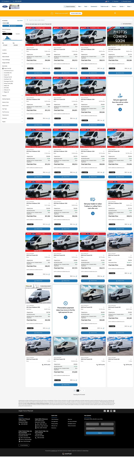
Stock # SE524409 (112, 201)
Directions (53, 428)
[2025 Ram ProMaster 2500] (93, 36)
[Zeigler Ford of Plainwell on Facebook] (104, 411)
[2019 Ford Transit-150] (66, 346)
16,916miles (74, 257)
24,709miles (102, 101)
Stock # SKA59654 (57, 47)
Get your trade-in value (76, 13)
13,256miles (47, 257)
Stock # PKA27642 (112, 305)
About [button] (128, 6)
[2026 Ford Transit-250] (120, 242)
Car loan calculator (72, 421)
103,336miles (74, 361)
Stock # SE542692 (84, 149)
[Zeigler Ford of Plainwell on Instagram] (113, 411)
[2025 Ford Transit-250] (38, 36)
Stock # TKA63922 (30, 357)
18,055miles (129, 205)
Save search (13, 25)
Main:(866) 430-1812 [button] (42, 424)
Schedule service (72, 423)
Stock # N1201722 (112, 47)
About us (70, 419)
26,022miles (102, 51)
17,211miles (47, 205)
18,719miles (102, 257)
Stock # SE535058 (30, 201)
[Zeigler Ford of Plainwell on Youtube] (110, 411)
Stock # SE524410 (30, 149)
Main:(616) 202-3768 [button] (25, 437)
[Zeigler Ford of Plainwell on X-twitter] (107, 411)
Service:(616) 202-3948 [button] (26, 439)
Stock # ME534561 (30, 305)
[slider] (2, 40)
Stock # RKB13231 (84, 253)
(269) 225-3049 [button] (40, 437)
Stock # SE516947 (84, 97)
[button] (6, 1)
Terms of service (72, 425)
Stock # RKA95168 (57, 253)
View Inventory (54, 419)
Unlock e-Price (39, 72)
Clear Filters (20, 20)
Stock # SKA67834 (30, 47)
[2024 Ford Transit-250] (66, 242)
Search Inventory (70, 6)
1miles (48, 361)
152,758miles (129, 153)
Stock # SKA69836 (30, 253)
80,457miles (47, 309)
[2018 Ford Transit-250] (120, 138)
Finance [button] (114, 6)
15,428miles (74, 153)
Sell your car (54, 425)
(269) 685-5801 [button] (18, 1)
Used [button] (85, 6)
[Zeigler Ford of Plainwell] (11, 6)
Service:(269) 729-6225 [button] (42, 426)
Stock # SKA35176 (84, 305)
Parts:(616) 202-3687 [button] (25, 441)
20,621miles (129, 309)
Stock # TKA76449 (84, 357)
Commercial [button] (94, 6)
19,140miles (102, 309)
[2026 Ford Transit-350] (38, 346)
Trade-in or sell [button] (104, 6)
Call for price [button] (47, 364)
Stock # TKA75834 (112, 357)
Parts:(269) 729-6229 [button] (42, 427)
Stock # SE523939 (57, 149)
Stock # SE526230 (30, 97)
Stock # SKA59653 (57, 97)
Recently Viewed (127, 1)
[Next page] (83, 391)
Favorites (116, 1)
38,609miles (129, 51)
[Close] (115, 13)
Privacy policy (54, 423)
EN (108, 1)
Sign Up (99, 433)
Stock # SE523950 (84, 47)
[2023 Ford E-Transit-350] (120, 294)
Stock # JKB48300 (112, 149)
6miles (130, 257)
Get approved (54, 421)
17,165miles (47, 153)
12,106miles (74, 101)
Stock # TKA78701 (112, 253)
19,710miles (102, 153)
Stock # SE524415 (57, 201)
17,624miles (74, 51)
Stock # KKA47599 (57, 357)
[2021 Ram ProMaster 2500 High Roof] (38, 294)
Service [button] (121, 6)
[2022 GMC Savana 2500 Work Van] (120, 36)
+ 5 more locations (24, 445)
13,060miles (47, 51)
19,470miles (47, 101)
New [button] (79, 6)
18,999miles (74, 205)
